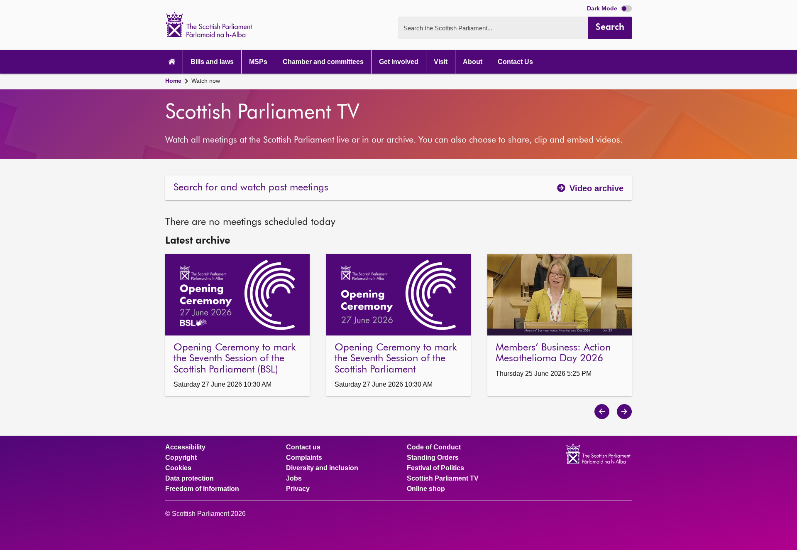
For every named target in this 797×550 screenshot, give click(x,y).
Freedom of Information (202, 489)
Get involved (398, 61)
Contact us (303, 447)
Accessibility (185, 447)
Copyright (181, 457)
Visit (440, 61)
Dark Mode (603, 8)
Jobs (294, 478)
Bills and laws (212, 61)
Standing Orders (433, 457)
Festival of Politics (435, 468)
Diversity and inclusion (322, 468)
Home (173, 80)
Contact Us (515, 61)
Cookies (178, 468)
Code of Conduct (434, 447)
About (472, 61)
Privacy (298, 489)
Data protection (189, 478)
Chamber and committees (323, 61)
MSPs (258, 61)
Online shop (426, 489)
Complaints (304, 457)
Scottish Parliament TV (443, 478)
